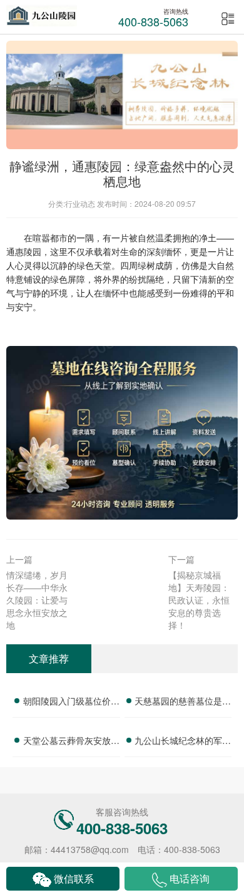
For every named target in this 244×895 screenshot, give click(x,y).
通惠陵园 (23, 251)
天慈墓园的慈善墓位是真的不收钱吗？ (183, 702)
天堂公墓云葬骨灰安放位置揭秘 (71, 742)
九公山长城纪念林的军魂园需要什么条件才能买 (183, 742)
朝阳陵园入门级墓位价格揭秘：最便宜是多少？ (71, 702)
